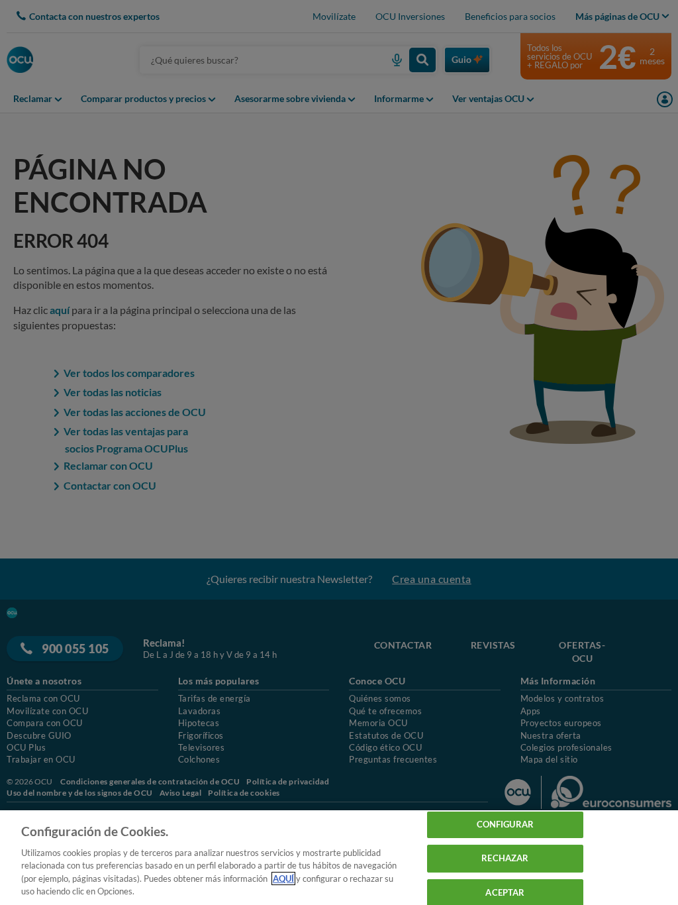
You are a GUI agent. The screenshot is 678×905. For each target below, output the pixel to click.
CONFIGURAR (505, 825)
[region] (339, 857)
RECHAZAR (504, 858)
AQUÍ (283, 878)
